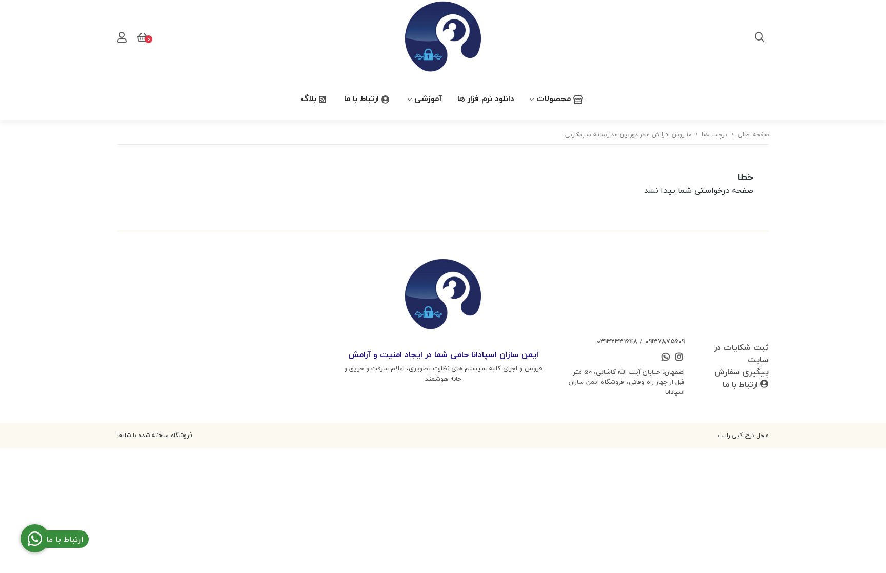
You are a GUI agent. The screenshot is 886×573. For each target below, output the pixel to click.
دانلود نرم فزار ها (485, 98)
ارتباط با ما (362, 98)
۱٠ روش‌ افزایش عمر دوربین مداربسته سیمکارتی (628, 134)
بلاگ (310, 98)
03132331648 (617, 341)
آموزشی (428, 98)
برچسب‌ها (714, 134)
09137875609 (665, 341)
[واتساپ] (665, 358)
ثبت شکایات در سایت (741, 353)
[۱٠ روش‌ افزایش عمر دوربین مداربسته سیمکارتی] (443, 296)
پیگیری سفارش (741, 372)
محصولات (554, 98)
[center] (760, 38)
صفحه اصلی (753, 134)
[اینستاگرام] (679, 358)
